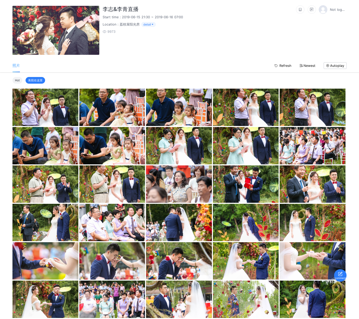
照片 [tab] (16, 65)
